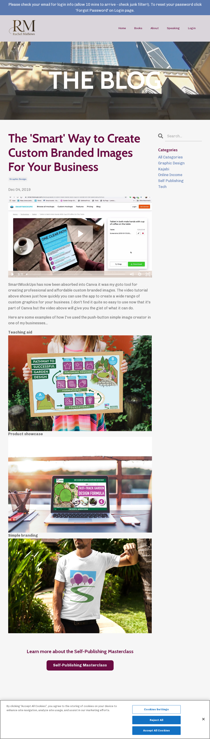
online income (170, 175)
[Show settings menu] (140, 274)
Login (192, 28)
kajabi (163, 169)
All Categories (170, 157)
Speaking (173, 28)
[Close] (203, 719)
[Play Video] (12, 274)
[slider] (76, 274)
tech (162, 186)
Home (122, 28)
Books (138, 28)
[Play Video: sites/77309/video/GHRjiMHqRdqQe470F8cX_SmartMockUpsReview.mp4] (80, 233)
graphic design (17, 179)
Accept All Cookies (156, 730)
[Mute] (132, 274)
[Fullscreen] (148, 274)
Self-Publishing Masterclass (80, 665)
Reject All (156, 720)
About (155, 28)
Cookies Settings (156, 709)
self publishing (171, 181)
